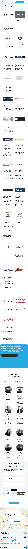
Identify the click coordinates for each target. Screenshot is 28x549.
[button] (9, 358)
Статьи (17, 466)
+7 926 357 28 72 (12, 537)
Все (10, 466)
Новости (14, 466)
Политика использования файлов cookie (5, 543)
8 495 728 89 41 (4, 537)
